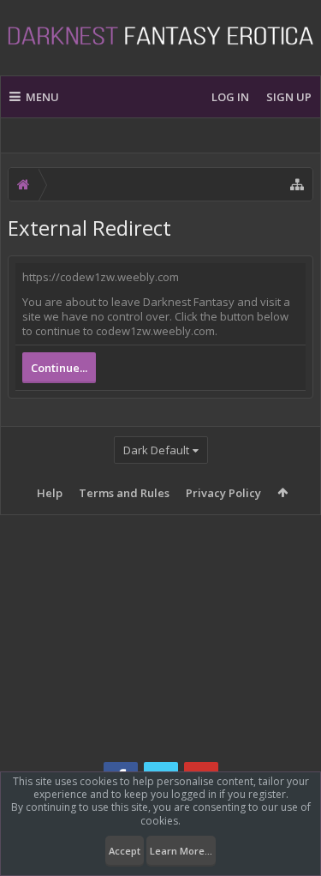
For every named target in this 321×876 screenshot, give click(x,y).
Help (49, 493)
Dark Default (156, 450)
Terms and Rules (124, 493)
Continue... (59, 367)
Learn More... (181, 850)
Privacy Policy (223, 493)
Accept (124, 850)
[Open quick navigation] (297, 184)
